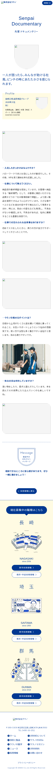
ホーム (13, 735)
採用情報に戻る (26, 491)
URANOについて (37, 735)
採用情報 (14, 752)
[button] (47, 3)
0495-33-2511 (28, 730)
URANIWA (34, 748)
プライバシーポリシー (26, 763)
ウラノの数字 (16, 744)
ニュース (14, 748)
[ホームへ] (9, 3)
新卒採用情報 (26, 567)
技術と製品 (15, 739)
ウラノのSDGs (36, 739)
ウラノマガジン (37, 744)
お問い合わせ (36, 752)
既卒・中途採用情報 (27, 574)
